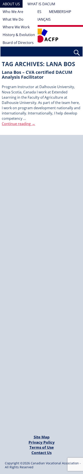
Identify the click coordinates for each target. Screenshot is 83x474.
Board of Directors (18, 42)
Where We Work (16, 27)
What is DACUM (41, 4)
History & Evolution (19, 34)
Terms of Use (41, 447)
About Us (11, 4)
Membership (60, 11)
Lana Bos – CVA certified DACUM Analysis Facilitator (37, 74)
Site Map (42, 436)
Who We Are (13, 11)
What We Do (13, 19)
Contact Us (41, 452)
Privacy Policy (42, 442)
